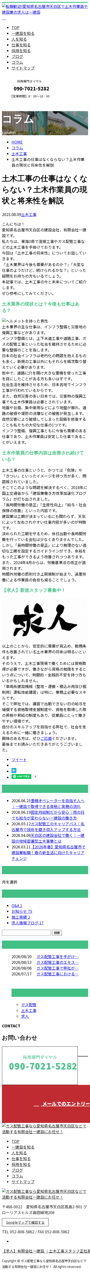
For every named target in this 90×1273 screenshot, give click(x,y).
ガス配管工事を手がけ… (57, 956)
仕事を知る (21, 45)
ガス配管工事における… (57, 974)
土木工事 (19, 153)
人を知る (19, 39)
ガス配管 (28, 1004)
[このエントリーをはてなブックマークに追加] (14, 771)
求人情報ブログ (28, 923)
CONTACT (19, 101)
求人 (25, 1016)
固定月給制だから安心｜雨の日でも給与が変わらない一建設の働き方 (48, 815)
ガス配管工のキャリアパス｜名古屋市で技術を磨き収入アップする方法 (48, 826)
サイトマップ (23, 68)
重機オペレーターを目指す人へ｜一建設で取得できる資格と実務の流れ (48, 803)
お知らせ (22, 911)
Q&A (17, 905)
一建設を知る (23, 33)
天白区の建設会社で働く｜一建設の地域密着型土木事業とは (48, 838)
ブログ (17, 56)
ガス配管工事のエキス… (57, 962)
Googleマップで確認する (25, 1222)
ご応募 (46, 738)
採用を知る (21, 50)
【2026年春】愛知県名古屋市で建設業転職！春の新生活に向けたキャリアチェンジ (48, 852)
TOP (15, 27)
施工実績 (21, 917)
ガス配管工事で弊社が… (57, 968)
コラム (17, 62)
